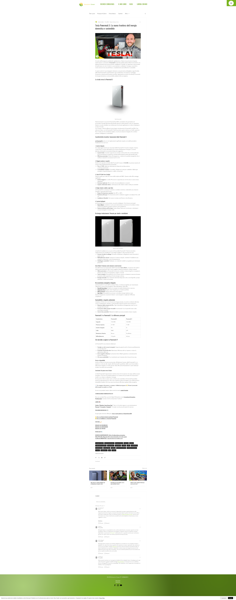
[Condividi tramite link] (104, 457)
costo (128, 445)
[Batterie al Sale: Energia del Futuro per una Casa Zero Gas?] (138, 475)
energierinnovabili (99, 443)
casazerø (113, 447)
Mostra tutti (144, 468)
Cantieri (120, 13)
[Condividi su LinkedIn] (101, 457)
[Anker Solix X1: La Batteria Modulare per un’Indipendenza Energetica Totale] (98, 475)
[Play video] (118, 46)
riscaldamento (134, 445)
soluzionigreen (110, 445)
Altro (126, 13)
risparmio (126, 443)
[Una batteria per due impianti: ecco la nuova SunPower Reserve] (118, 475)
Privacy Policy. (102, 598)
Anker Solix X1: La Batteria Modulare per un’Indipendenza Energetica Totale (98, 483)
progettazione (104, 450)
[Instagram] (118, 585)
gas (109, 450)
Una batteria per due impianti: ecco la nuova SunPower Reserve (117, 483)
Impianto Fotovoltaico (121, 447)
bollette (131, 443)
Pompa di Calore (101, 13)
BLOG (131, 4)
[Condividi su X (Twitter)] (98, 457)
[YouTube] (121, 585)
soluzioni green (99, 447)
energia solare (106, 447)
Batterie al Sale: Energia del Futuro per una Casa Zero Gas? (137, 483)
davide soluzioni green (109, 443)
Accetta (230, 598)
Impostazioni (223, 598)
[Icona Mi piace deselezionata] (99, 523)
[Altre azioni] (140, 22)
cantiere (113, 450)
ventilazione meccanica (131, 447)
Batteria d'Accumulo (99, 453)
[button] (145, 13)
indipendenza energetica (101, 445)
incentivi (97, 450)
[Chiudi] (234, 598)
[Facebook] (115, 585)
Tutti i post (92, 13)
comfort (123, 445)
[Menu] (231, 3)
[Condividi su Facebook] (95, 457)
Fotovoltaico (112, 13)
